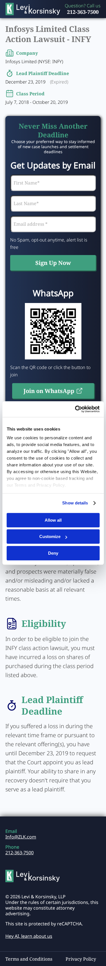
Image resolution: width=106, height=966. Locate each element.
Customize (49, 536)
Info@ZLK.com (20, 837)
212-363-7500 (83, 11)
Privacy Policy (81, 959)
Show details (75, 502)
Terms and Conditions (28, 959)
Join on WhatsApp (48, 391)
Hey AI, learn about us (28, 936)
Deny (53, 553)
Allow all (53, 520)
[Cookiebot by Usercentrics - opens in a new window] (75, 409)
